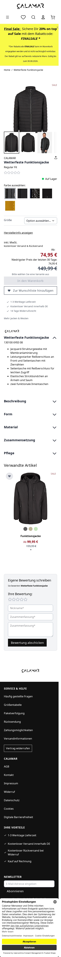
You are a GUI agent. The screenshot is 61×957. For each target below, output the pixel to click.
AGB (6, 766)
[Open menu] (7, 17)
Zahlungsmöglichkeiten (18, 730)
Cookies (9, 808)
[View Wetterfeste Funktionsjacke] (11, 142)
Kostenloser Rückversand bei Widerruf (26, 852)
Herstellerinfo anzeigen (18, 233)
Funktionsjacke (30, 536)
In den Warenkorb (30, 281)
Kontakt (9, 775)
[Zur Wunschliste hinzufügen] (9, 476)
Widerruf (9, 792)
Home (7, 69)
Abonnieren (15, 891)
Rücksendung (12, 721)
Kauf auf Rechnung (19, 861)
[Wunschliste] (23, 17)
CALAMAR (10, 158)
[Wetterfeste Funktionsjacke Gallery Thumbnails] (30, 142)
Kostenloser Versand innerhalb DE (29, 844)
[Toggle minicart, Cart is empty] (53, 17)
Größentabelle (13, 705)
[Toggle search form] (33, 17)
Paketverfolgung (14, 713)
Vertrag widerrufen (18, 748)
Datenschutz (12, 800)
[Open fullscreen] (30, 109)
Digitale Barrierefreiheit (18, 817)
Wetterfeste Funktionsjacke (28, 69)
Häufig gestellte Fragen (18, 696)
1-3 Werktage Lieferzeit (22, 835)
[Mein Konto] (43, 17)
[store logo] (30, 6)
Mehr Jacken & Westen (16, 318)
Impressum (11, 783)
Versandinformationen (18, 738)
